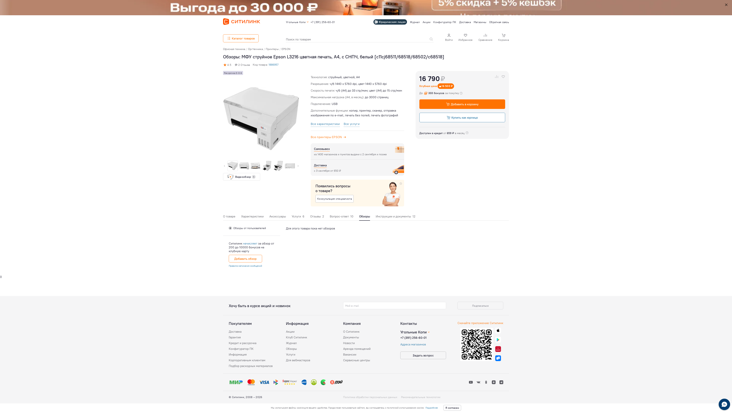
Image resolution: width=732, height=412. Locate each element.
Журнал (291, 343)
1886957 (274, 64)
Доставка (235, 331)
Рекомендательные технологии (420, 397)
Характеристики (252, 216)
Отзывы (317, 216)
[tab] (229, 217)
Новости (349, 343)
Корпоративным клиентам (247, 360)
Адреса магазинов (413, 344)
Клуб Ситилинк (296, 337)
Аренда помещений (357, 349)
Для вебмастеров (298, 360)
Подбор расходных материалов (251, 366)
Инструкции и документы (395, 216)
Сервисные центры (356, 360)
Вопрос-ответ (341, 216)
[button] (449, 37)
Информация (238, 354)
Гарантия (235, 337)
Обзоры (291, 349)
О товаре (229, 216)
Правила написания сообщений (245, 265)
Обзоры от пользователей (249, 228)
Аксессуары (277, 216)
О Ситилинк (351, 331)
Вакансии (349, 354)
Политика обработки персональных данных (370, 397)
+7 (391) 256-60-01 (413, 338)
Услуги (298, 216)
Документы (351, 337)
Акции (290, 331)
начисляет (250, 243)
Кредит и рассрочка (242, 343)
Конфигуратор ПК (241, 349)
